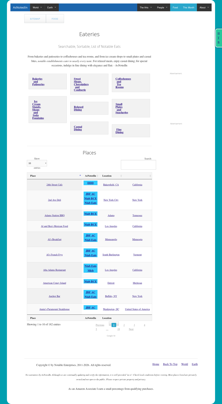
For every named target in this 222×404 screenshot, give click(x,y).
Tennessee (137, 215)
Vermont (137, 254)
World (36, 7)
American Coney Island (54, 283)
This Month (188, 7)
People (160, 7)
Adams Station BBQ (55, 215)
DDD (90, 183)
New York (137, 199)
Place (33, 176)
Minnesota (137, 239)
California (137, 184)
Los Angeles (111, 226)
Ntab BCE (90, 198)
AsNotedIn (20, 7)
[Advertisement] (178, 48)
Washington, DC (111, 309)
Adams (111, 215)
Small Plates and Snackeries (122, 108)
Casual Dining (78, 128)
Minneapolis (111, 239)
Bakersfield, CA (111, 184)
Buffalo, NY (111, 296)
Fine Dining (119, 130)
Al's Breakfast (54, 239)
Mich (91, 270)
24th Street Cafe (54, 184)
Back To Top (170, 364)
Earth (50, 7)
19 (118, 329)
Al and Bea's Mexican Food (54, 226)
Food (175, 7)
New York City (111, 199)
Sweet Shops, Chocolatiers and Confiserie (81, 84)
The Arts (144, 7)
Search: (148, 158)
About (203, 7)
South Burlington (111, 254)
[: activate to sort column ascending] (137, 175)
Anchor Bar (54, 296)
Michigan (137, 283)
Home (155, 364)
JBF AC (90, 194)
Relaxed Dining (78, 108)
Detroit (111, 283)
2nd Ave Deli (54, 199)
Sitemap (35, 18)
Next (131, 329)
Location (107, 176)
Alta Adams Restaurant (54, 269)
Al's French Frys (54, 254)
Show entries (37, 163)
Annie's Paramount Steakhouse (54, 309)
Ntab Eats (90, 203)
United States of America (137, 309)
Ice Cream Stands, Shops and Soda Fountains (38, 109)
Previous (100, 325)
